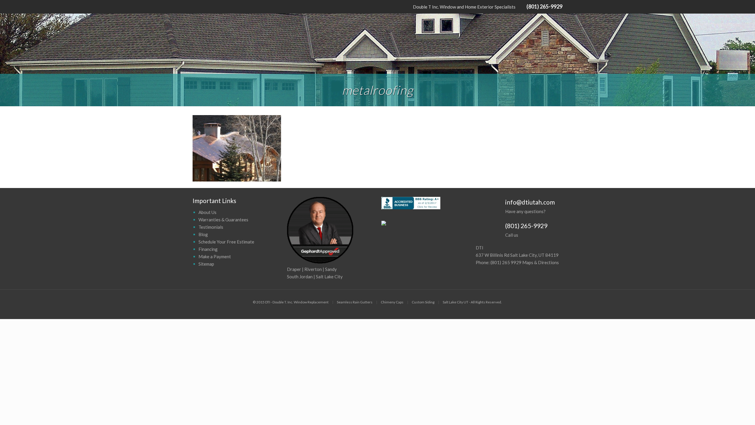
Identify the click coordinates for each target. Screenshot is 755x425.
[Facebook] (196, 6)
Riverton (313, 269)
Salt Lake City (329, 276)
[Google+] (204, 6)
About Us (207, 212)
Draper (294, 269)
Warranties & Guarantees (223, 219)
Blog (203, 234)
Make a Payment (214, 256)
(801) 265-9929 (544, 6)
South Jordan (300, 276)
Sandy (331, 269)
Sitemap (206, 264)
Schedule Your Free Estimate (226, 241)
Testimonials (210, 227)
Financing (208, 249)
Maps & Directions (540, 262)
